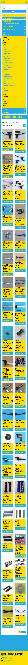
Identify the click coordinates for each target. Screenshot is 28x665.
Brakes (6, 48)
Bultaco (5, 42)
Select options (20, 528)
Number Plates (8, 76)
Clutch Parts (7, 53)
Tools (5, 88)
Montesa (5, 99)
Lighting (6, 72)
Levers (5, 71)
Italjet (4, 94)
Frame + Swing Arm (9, 62)
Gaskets (6, 65)
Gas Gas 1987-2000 (8, 27)
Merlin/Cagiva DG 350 (9, 98)
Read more (20, 174)
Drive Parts (7, 56)
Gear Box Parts (8, 67)
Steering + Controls (9, 85)
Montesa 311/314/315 (9, 29)
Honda (5, 92)
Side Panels (7, 83)
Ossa (4, 101)
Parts (4, 16)
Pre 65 (4, 32)
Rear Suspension (8, 80)
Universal (5, 110)
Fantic (4, 44)
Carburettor (7, 51)
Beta (4, 40)
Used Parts (6, 112)
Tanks (5, 87)
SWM (4, 105)
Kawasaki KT (6, 96)
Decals (6, 55)
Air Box (6, 46)
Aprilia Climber (7, 21)
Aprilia (5, 37)
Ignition (6, 69)
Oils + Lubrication (8, 78)
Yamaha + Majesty (8, 107)
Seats (5, 81)
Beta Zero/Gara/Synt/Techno (11, 24)
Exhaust (6, 60)
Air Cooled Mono (7, 18)
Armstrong (6, 39)
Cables (6, 49)
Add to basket (8, 150)
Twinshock (6, 35)
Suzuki (5, 103)
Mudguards (7, 74)
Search (14, 11)
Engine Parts (7, 58)
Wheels (6, 90)
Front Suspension (8, 64)
